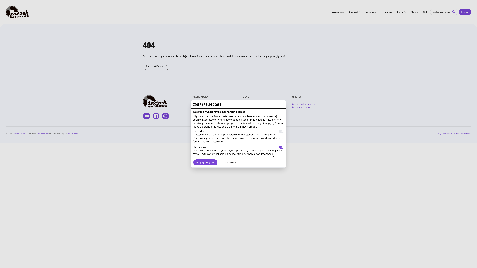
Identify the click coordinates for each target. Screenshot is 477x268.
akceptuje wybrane (230, 162)
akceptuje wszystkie (205, 162)
